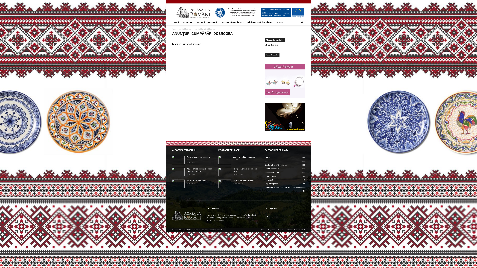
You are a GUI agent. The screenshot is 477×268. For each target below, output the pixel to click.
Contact (279, 22)
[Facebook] (303, 1)
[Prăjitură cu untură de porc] (224, 184)
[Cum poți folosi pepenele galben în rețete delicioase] (178, 172)
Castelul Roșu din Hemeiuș (197, 181)
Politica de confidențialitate (259, 22)
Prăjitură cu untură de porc (243, 181)
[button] (302, 22)
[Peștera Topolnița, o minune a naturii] (178, 160)
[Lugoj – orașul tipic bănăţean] (224, 160)
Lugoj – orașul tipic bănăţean (244, 157)
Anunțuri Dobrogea (185, 29)
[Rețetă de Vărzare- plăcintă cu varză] (224, 172)
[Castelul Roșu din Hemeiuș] (178, 184)
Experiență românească (206, 22)
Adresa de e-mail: (271, 45)
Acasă (176, 22)
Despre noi (187, 22)
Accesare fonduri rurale (233, 22)
